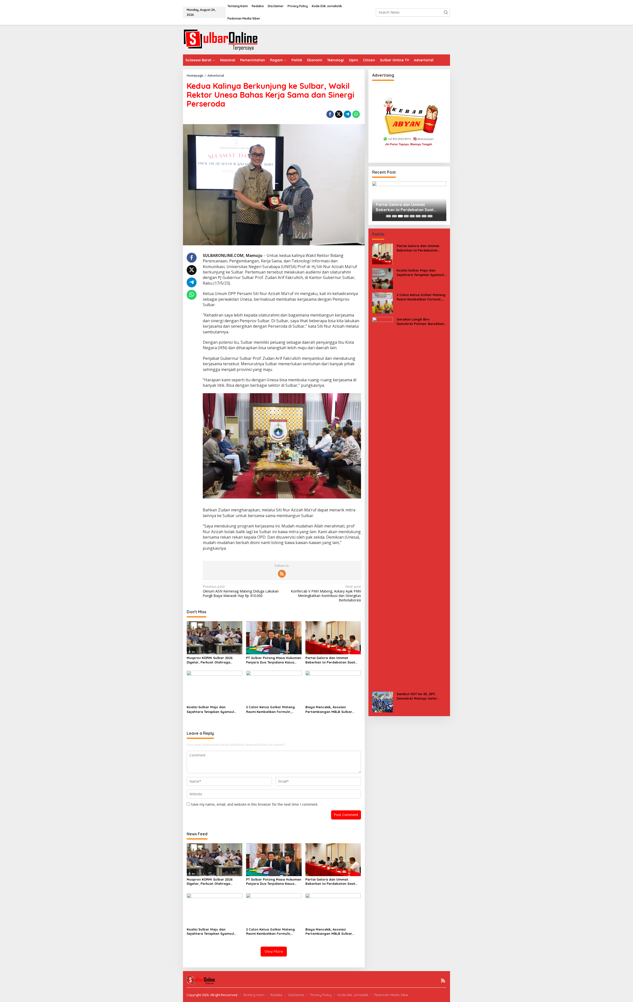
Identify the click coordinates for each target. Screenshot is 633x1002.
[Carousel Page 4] (406, 216)
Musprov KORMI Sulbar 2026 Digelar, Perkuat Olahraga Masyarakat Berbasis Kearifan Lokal (212, 660)
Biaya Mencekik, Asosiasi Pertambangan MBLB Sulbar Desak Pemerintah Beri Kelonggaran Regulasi (328, 709)
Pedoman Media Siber (391, 995)
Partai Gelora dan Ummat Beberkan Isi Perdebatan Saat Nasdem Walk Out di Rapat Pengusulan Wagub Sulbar (330, 660)
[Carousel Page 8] (430, 216)
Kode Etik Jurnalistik (353, 995)
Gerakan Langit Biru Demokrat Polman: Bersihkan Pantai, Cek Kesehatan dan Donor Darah (420, 321)
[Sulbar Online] (226, 39)
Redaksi (276, 995)
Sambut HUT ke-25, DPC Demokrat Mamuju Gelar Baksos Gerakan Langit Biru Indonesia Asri (419, 696)
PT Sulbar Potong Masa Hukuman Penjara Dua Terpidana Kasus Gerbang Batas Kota (273, 660)
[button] (446, 12)
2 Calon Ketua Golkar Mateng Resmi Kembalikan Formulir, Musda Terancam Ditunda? (270, 709)
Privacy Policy (321, 995)
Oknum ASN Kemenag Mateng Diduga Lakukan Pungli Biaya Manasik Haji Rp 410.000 (241, 591)
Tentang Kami (253, 995)
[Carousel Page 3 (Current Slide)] (400, 216)
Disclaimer (296, 995)
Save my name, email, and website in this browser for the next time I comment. (254, 804)
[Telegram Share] (347, 114)
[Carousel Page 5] (412, 216)
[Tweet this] (338, 114)
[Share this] (330, 114)
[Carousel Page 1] (388, 216)
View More (274, 951)
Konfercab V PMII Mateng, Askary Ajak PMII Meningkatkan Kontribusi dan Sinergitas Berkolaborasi (326, 593)
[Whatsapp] (356, 114)
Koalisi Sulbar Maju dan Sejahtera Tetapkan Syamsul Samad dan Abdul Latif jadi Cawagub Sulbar (210, 709)
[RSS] (282, 574)
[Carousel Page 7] (424, 216)
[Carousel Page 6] (418, 216)
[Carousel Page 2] (394, 216)
